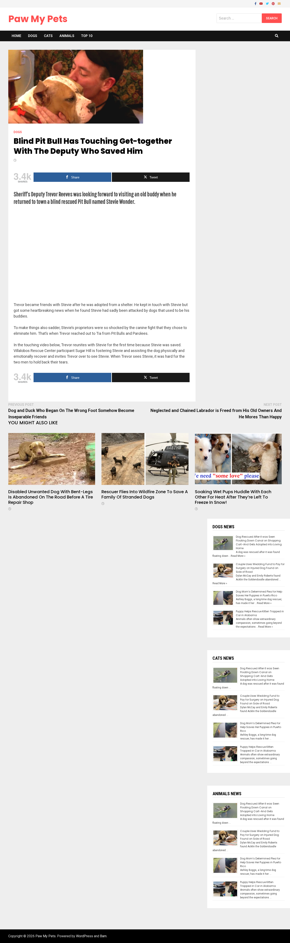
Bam (103, 936)
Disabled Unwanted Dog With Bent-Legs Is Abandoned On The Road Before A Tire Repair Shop (50, 497)
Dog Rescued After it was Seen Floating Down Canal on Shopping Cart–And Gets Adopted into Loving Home (259, 542)
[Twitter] (268, 3)
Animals (66, 36)
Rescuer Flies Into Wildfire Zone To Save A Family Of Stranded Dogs (144, 494)
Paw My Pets (38, 18)
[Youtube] (261, 3)
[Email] (279, 3)
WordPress (84, 936)
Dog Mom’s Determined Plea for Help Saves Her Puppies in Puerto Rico (259, 593)
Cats (48, 36)
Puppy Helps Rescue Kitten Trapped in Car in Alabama (258, 748)
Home (16, 36)
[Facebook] (255, 3)
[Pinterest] (274, 3)
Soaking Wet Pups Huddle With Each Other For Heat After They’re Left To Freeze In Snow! (233, 497)
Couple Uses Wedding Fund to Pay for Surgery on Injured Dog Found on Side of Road (260, 568)
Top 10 (86, 36)
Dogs (32, 36)
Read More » (238, 555)
